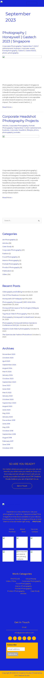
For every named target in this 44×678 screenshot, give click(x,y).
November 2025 (8, 354)
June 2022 (6, 389)
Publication (6, 271)
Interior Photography (10, 260)
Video (4, 274)
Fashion (5, 253)
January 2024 (7, 375)
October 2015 (7, 448)
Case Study (6, 246)
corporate (25, 48)
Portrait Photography (10, 264)
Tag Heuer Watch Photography (14, 314)
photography (13, 53)
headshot (22, 130)
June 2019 (6, 424)
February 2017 (7, 441)
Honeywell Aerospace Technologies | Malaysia (20, 308)
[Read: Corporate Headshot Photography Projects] (20, 151)
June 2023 (6, 385)
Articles (5, 126)
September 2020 (9, 403)
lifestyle (30, 130)
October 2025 (7, 358)
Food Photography (9, 257)
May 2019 (5, 427)
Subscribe (12, 645)
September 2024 (9, 365)
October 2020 (8, 399)
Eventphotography (9, 51)
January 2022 (7, 396)
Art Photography (9, 240)
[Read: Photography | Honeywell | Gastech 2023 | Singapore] (22, 68)
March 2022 (6, 392)
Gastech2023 (30, 51)
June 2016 (6, 444)
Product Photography (11, 267)
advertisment (7, 48)
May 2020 (6, 413)
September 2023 (9, 382)
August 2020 (7, 406)
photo (4, 53)
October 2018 (7, 431)
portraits (17, 132)
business (17, 48)
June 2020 (6, 410)
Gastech (21, 51)
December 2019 (8, 420)
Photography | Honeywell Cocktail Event (18, 317)
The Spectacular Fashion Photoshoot (17, 334)
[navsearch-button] (40, 3)
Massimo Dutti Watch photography (16, 329)
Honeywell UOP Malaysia (12, 299)
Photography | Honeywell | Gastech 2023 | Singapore (19, 37)
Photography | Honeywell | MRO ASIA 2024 (18, 302)
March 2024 (6, 372)
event (32, 48)
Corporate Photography (11, 46)
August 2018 (7, 438)
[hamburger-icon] (31, 3)
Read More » (7, 107)
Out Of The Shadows (10, 295)
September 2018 (9, 434)
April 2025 (6, 361)
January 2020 (7, 417)
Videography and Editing (12, 292)
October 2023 (7, 379)
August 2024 (7, 368)
